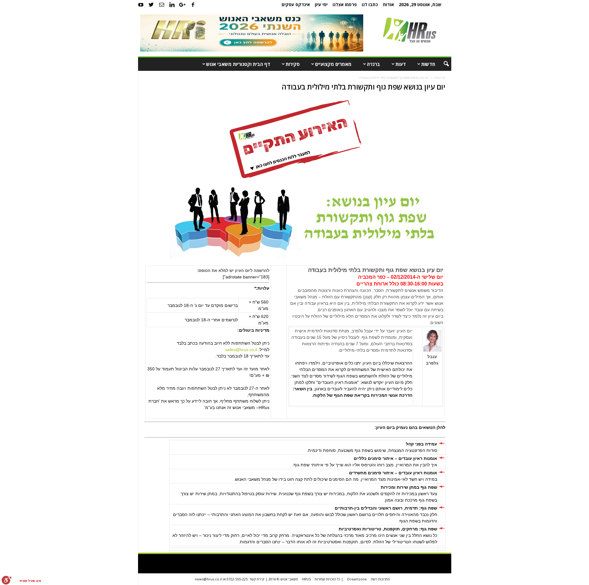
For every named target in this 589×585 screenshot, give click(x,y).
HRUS (306, 579)
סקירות (293, 64)
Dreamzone (357, 579)
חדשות (428, 64)
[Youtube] (140, 5)
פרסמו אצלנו (345, 4)
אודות (388, 4)
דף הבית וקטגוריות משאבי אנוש (238, 64)
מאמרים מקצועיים (333, 64)
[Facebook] (193, 5)
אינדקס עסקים (296, 4)
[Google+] (182, 5)
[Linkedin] (172, 5)
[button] (442, 64)
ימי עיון (321, 4)
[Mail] (161, 5)
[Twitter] (151, 5)
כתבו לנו (370, 4)
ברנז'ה (373, 64)
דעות (400, 64)
